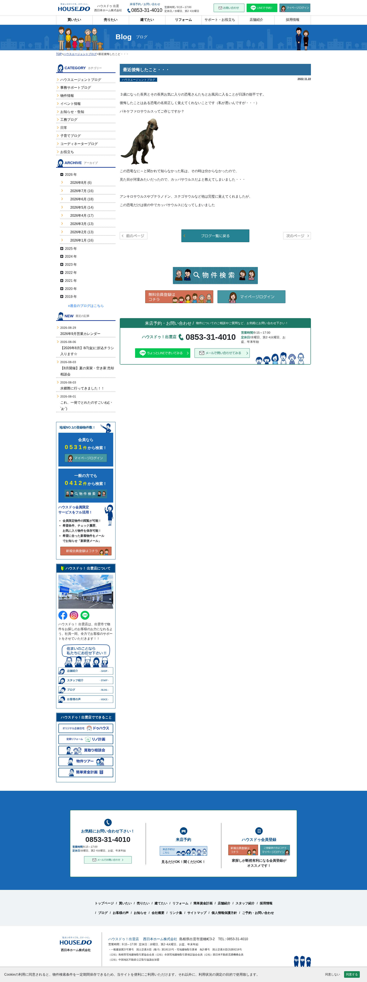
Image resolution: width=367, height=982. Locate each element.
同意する (352, 974)
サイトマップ (196, 913)
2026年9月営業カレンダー (80, 334)
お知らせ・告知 (72, 112)
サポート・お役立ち (220, 19)
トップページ (104, 903)
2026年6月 (78, 199)
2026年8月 (78, 182)
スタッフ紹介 (245, 903)
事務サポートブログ (75, 87)
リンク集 (175, 913)
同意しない (332, 974)
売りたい (110, 19)
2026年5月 (78, 207)
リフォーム (183, 19)
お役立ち (67, 152)
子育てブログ (70, 136)
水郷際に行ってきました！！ (82, 388)
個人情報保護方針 (224, 913)
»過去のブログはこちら (86, 306)
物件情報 (67, 95)
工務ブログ (68, 119)
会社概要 (158, 913)
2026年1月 (78, 240)
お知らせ (140, 913)
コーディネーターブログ (79, 144)
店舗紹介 (256, 19)
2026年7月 (78, 191)
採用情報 (292, 19)
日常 (63, 127)
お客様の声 (121, 913)
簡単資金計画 (203, 903)
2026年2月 (78, 232)
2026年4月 (78, 215)
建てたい (147, 19)
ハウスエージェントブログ (80, 79)
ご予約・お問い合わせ (258, 913)
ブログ (103, 913)
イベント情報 (70, 103)
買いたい (74, 19)
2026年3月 (78, 224)
